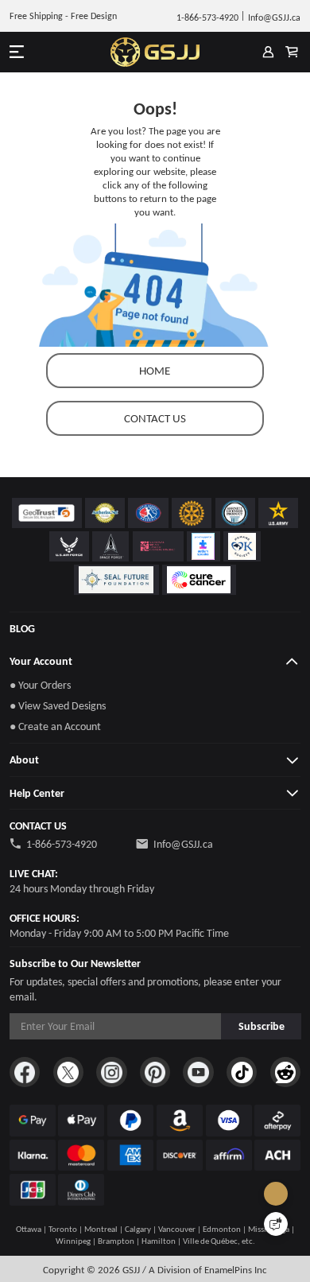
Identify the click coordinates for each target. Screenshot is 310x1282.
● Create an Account (55, 726)
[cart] (291, 52)
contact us (155, 418)
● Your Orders (40, 685)
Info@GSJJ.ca (183, 844)
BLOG (22, 628)
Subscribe (261, 1026)
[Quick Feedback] (276, 1224)
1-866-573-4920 (61, 844)
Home (154, 370)
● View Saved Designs (58, 705)
